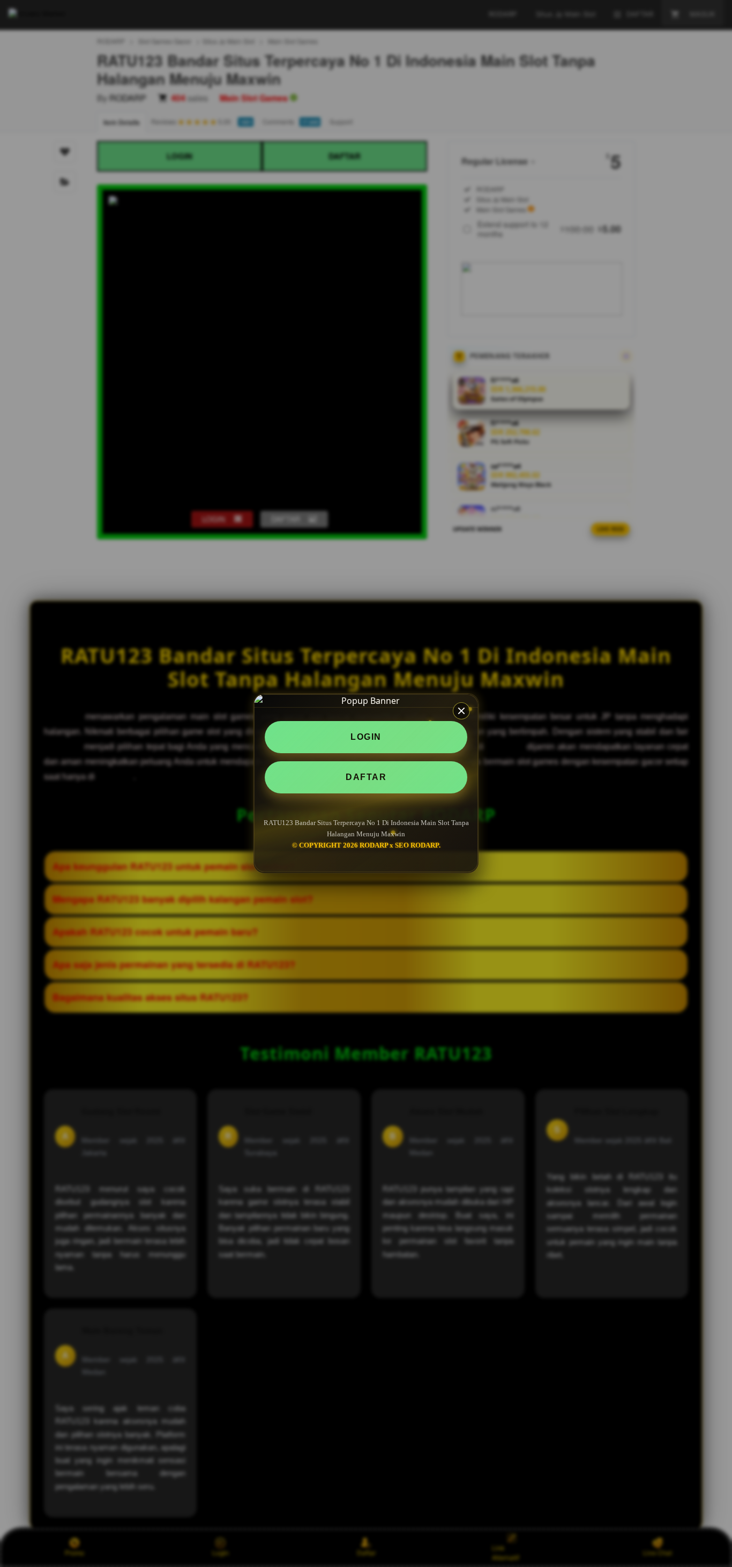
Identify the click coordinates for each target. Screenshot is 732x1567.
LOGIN (366, 736)
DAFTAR (366, 777)
